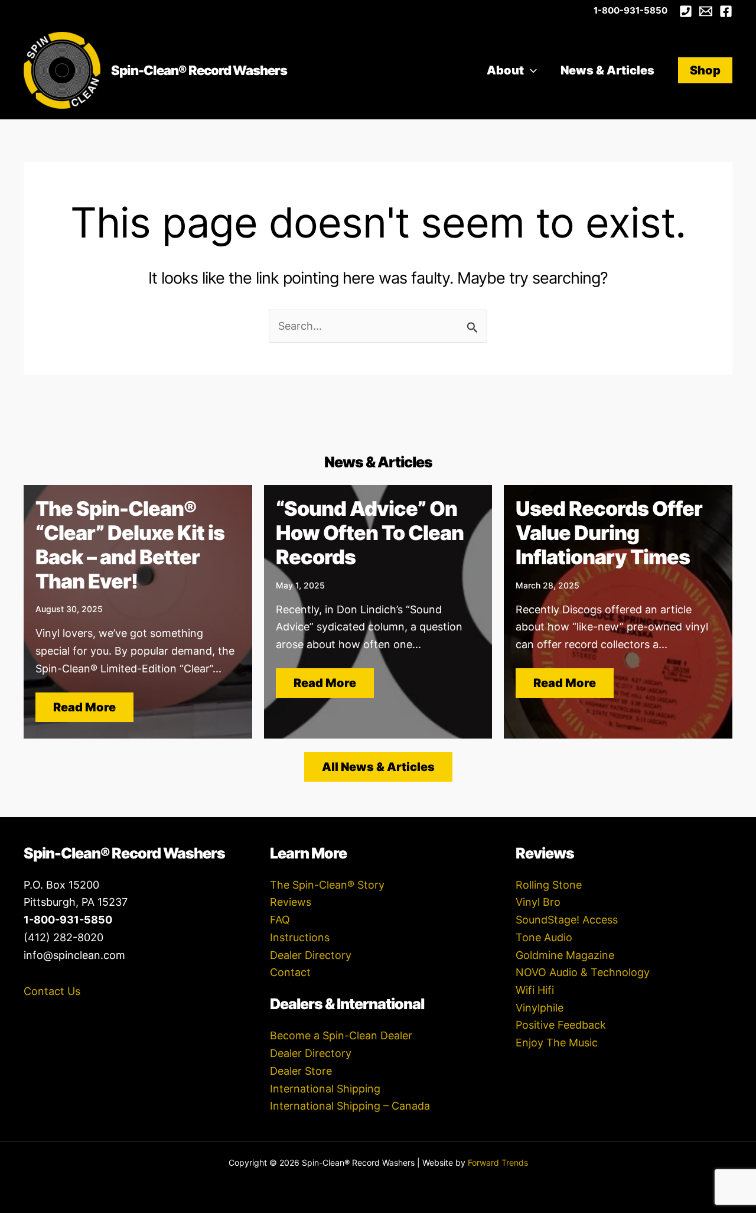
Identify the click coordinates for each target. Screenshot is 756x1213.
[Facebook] (725, 11)
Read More (84, 707)
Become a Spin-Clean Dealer (341, 1035)
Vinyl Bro (538, 902)
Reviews (290, 902)
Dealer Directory (310, 955)
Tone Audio (544, 937)
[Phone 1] (685, 11)
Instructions (300, 937)
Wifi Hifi (535, 990)
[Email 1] (705, 11)
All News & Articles (378, 767)
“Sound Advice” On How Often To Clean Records (370, 532)
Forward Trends (498, 1162)
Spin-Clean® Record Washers (199, 70)
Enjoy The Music (557, 1042)
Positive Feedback (561, 1025)
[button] (530, 70)
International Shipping (325, 1088)
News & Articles (607, 70)
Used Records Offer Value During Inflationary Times (609, 532)
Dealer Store (301, 1071)
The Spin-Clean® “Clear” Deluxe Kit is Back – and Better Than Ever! (129, 544)
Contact (290, 972)
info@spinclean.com (74, 955)
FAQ (280, 919)
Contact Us (52, 991)
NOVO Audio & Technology (583, 972)
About (505, 70)
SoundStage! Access (567, 919)
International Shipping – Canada (350, 1106)
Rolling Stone (549, 885)
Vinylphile (539, 1007)
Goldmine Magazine (565, 955)
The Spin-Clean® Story (327, 885)
